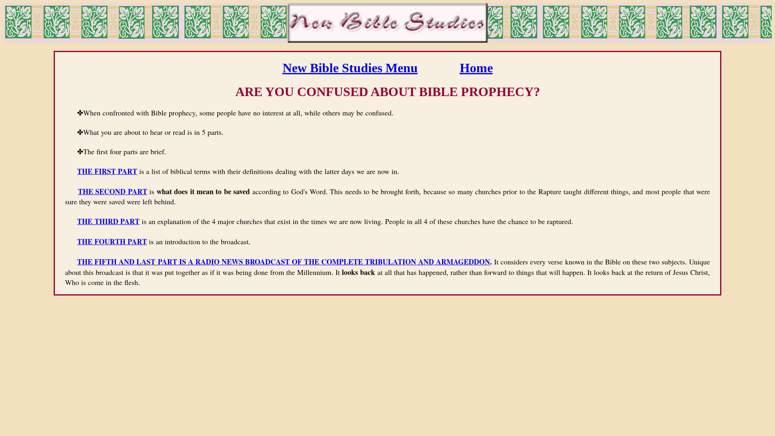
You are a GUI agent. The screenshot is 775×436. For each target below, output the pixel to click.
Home (476, 68)
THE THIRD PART (108, 221)
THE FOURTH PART (112, 241)
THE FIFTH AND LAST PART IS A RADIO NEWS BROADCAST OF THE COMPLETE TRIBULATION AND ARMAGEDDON (283, 261)
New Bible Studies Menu (350, 68)
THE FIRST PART (107, 171)
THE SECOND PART (112, 191)
